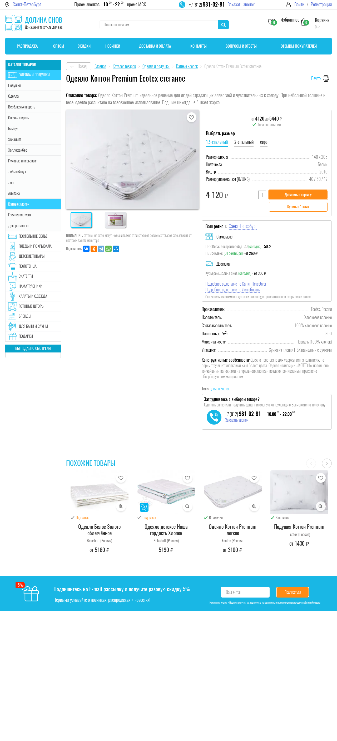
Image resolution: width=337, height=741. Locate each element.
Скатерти (26, 276)
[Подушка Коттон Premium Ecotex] (299, 492)
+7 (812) (207, 5)
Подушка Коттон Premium (299, 526)
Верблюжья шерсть (21, 107)
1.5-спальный (217, 142)
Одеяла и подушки (34, 74)
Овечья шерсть (18, 117)
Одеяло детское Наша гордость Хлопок (166, 529)
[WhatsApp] (108, 249)
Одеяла (13, 96)
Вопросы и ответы (241, 46)
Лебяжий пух (17, 171)
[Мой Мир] (116, 249)
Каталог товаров (22, 64)
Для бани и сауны (33, 326)
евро (263, 142)
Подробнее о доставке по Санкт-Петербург (235, 284)
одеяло (215, 388)
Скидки (84, 46)
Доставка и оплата (155, 46)
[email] (185, 7)
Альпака (14, 193)
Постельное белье (33, 236)
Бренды (25, 316)
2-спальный (244, 142)
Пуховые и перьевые (22, 160)
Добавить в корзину (298, 194)
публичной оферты (311, 602)
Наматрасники (30, 286)
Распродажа (27, 46)
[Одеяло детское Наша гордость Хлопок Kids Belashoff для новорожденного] (166, 492)
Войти (299, 4)
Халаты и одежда (33, 296)
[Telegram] (101, 249)
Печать (316, 78)
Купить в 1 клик (298, 206)
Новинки (112, 46)
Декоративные (18, 225)
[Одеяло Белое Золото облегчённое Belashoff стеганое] (99, 492)
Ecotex (225, 388)
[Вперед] (327, 463)
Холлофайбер (17, 150)
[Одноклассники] (94, 249)
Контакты (198, 46)
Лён (11, 182)
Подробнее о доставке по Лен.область (232, 289)
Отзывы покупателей (299, 46)
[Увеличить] (121, 506)
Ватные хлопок (18, 204)
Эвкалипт (14, 139)
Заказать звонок (241, 4)
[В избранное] (191, 117)
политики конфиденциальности (286, 602)
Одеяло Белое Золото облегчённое (99, 529)
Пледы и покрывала (35, 246)
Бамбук (13, 128)
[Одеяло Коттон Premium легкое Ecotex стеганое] (233, 492)
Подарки (26, 336)
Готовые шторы (31, 306)
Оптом (58, 46)
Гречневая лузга (19, 214)
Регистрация (321, 4)
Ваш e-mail (233, 592)
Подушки (14, 85)
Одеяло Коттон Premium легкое (232, 529)
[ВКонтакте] (86, 249)
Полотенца (28, 266)
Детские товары (31, 256)
